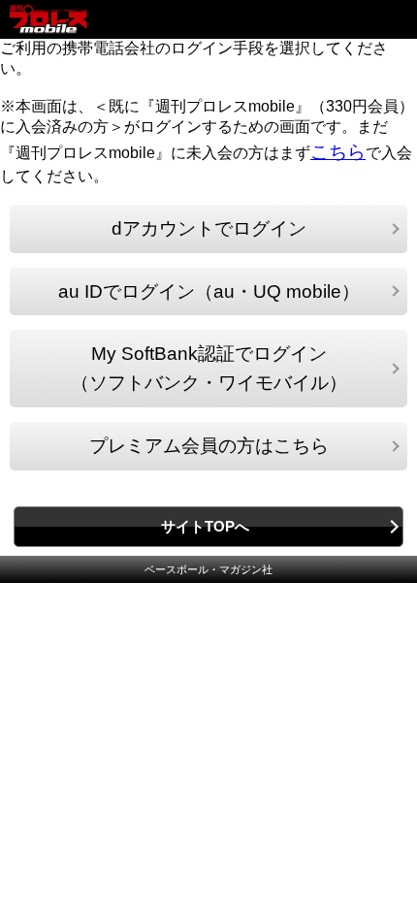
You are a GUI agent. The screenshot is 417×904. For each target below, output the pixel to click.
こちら (338, 152)
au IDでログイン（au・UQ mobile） (209, 291)
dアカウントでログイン (209, 228)
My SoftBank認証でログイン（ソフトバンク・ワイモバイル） (209, 368)
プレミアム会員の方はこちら (209, 446)
